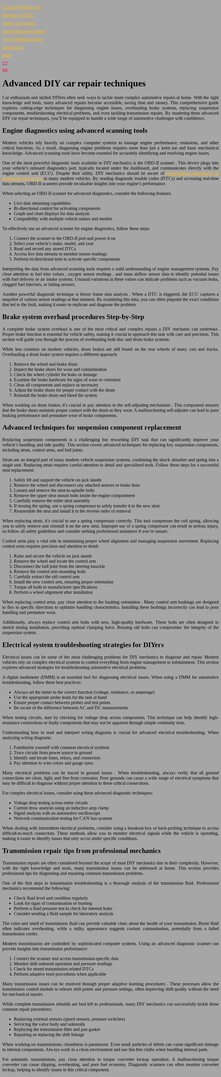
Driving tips (13, 47)
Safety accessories (18, 23)
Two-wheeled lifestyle (22, 39)
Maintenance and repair (23, 31)
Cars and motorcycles (21, 7)
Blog (6, 55)
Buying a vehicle (17, 15)
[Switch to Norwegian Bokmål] (110, 70)
